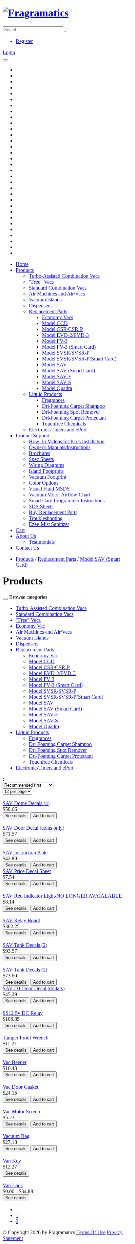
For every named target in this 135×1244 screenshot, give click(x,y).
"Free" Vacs (41, 282)
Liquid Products (45, 394)
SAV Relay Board (21, 920)
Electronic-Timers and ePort (58, 429)
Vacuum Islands (45, 299)
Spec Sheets (41, 459)
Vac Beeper (15, 1062)
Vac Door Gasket (20, 1087)
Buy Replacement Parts (53, 512)
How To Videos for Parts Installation (67, 441)
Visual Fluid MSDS (49, 488)
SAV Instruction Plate (25, 852)
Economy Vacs (57, 317)
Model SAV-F (56, 376)
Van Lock (13, 1185)
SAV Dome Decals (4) (26, 803)
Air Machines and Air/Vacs (57, 293)
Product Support (32, 435)
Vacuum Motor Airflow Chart (59, 494)
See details (16, 815)
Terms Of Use (91, 1232)
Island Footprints (46, 471)
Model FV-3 (55, 341)
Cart (20, 530)
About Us (26, 536)
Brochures (39, 453)
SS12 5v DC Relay (23, 1013)
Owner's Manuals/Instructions (59, 447)
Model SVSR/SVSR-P (65, 353)
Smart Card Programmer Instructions (67, 500)
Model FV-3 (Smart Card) (69, 347)
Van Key (12, 1161)
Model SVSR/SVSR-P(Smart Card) (79, 358)
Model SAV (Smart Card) (68, 370)
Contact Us (27, 548)
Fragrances (53, 400)
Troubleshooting (46, 518)
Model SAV (54, 364)
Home (22, 264)
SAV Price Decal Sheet (27, 871)
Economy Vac (30, 626)
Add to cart (43, 815)
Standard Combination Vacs (58, 288)
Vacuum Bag (16, 1136)
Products (25, 270)
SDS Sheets (41, 506)
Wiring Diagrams (46, 465)
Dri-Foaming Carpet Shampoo (73, 406)
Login (9, 52)
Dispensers (40, 305)
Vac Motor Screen (21, 1111)
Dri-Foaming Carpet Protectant (74, 418)
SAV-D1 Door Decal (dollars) (34, 988)
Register (24, 41)
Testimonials (42, 542)
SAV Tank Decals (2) (25, 945)
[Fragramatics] (35, 13)
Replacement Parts (48, 311)
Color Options (43, 483)
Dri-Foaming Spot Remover (71, 412)
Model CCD (55, 323)
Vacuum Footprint (47, 477)
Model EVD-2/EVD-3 (65, 335)
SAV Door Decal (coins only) (33, 828)
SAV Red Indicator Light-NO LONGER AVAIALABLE (62, 896)
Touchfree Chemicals (64, 423)
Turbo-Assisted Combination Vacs (64, 276)
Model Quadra (57, 388)
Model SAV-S (56, 382)
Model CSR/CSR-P (62, 329)
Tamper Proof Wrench (25, 1037)
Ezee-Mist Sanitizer (49, 524)
